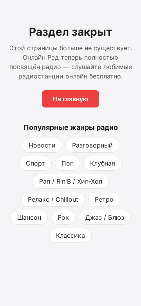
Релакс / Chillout (53, 199)
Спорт (35, 163)
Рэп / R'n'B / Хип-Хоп (70, 181)
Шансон (29, 217)
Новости (42, 145)
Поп (67, 163)
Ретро (104, 199)
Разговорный (92, 145)
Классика (70, 235)
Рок (63, 217)
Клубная (102, 163)
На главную (70, 99)
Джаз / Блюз (104, 217)
